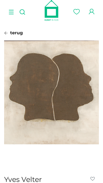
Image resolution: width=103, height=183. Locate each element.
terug (16, 32)
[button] (93, 178)
